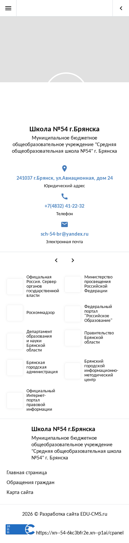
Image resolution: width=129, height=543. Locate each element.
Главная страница (27, 473)
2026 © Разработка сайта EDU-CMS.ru (64, 514)
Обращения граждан (31, 482)
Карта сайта (20, 492)
